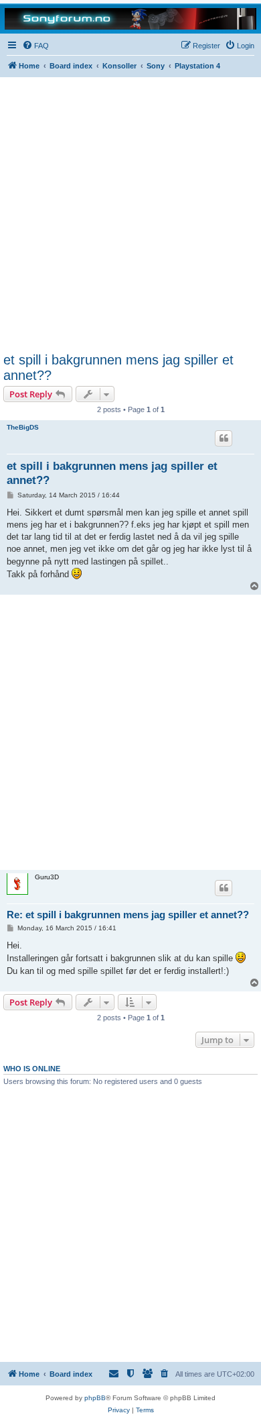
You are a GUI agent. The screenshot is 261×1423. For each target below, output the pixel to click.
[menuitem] (35, 46)
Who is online (31, 1069)
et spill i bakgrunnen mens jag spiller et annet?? (118, 367)
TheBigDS (23, 427)
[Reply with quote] (223, 438)
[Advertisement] (130, 215)
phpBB (95, 1398)
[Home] (130, 17)
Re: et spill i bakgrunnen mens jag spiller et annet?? (128, 914)
